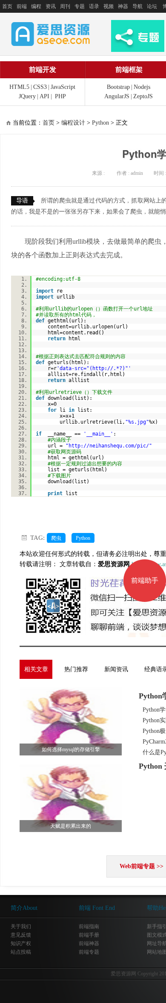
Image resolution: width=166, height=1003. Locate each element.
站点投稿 (21, 952)
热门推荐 (76, 669)
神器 (123, 6)
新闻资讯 (116, 669)
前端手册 (89, 935)
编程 (36, 6)
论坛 (152, 6)
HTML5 (19, 87)
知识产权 (21, 943)
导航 (137, 6)
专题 (79, 6)
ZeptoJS (143, 96)
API (44, 96)
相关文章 (36, 669)
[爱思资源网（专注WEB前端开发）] (50, 34)
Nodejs (142, 87)
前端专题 (89, 952)
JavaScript (63, 87)
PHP (60, 96)
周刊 (65, 6)
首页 (7, 6)
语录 (94, 6)
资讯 (51, 6)
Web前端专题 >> (141, 866)
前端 (22, 6)
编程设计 (73, 123)
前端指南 (89, 926)
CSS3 (40, 87)
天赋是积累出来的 (70, 826)
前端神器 (89, 943)
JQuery (27, 96)
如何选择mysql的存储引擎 (71, 749)
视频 (108, 6)
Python (100, 123)
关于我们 (21, 926)
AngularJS (116, 96)
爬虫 (56, 538)
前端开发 (42, 69)
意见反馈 (21, 935)
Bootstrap (118, 87)
